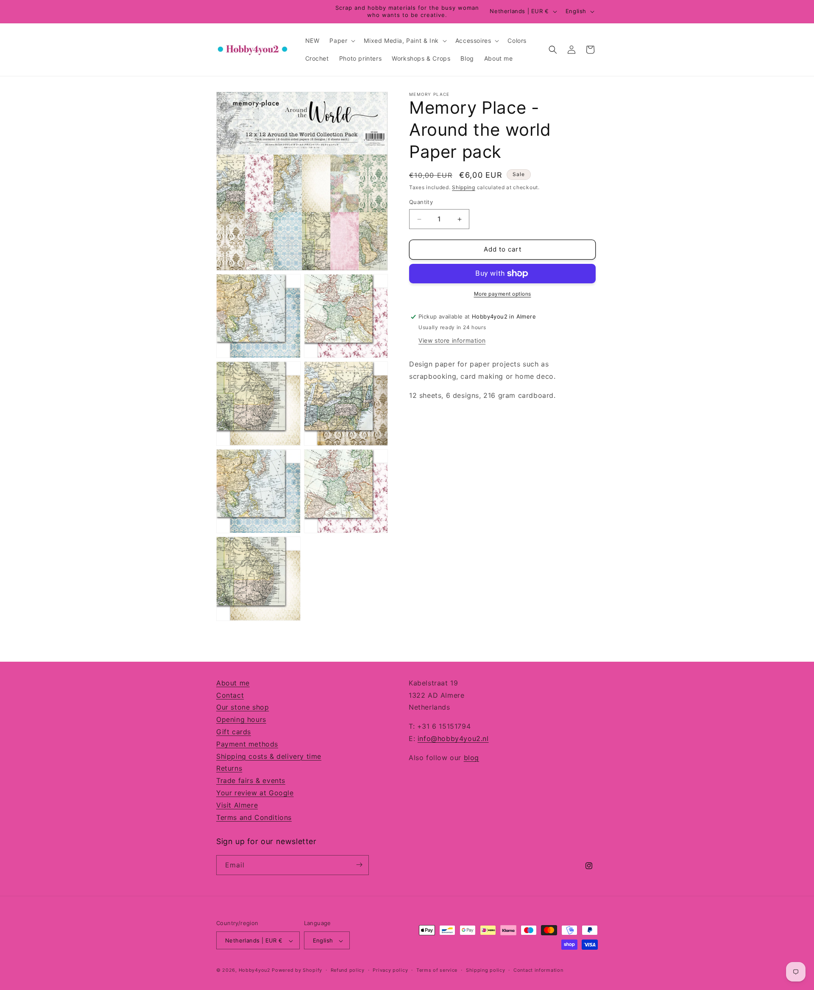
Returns (229, 768)
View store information (451, 340)
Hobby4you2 (254, 970)
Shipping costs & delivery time (268, 756)
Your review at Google (255, 793)
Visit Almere (237, 805)
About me (233, 683)
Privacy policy (390, 970)
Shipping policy (485, 970)
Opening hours (241, 720)
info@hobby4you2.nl (453, 738)
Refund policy (348, 970)
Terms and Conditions (254, 817)
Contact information (538, 970)
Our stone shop (242, 707)
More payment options (502, 294)
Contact (230, 695)
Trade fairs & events (250, 781)
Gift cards (233, 731)
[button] (341, 41)
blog (471, 757)
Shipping (463, 187)
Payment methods (247, 744)
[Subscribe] (359, 865)
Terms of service (436, 970)
